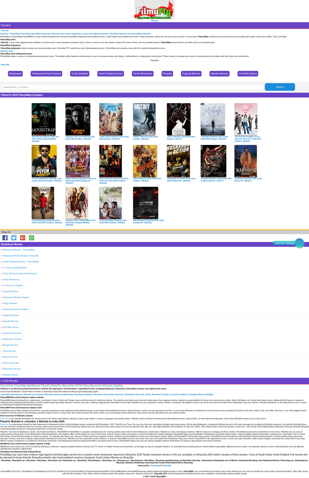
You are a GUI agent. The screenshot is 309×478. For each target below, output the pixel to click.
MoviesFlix (68, 385)
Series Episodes (10, 363)
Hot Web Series (10, 327)
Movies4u (95, 385)
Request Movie (9, 374)
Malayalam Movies (11, 339)
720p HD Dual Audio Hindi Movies (19, 273)
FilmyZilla (166, 465)
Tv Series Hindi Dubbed (14, 267)
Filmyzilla (4, 424)
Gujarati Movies (10, 315)
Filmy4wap (155, 465)
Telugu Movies (9, 303)
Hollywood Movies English (15, 297)
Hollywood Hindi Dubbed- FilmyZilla (20, 255)
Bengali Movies (9, 345)
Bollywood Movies (11, 368)
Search (280, 87)
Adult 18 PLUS (9, 357)
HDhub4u (107, 385)
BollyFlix (56, 385)
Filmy (86, 385)
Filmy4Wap (20, 385)
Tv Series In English (12, 285)
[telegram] (299, 243)
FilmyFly (6, 25)
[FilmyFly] (154, 18)
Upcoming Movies (11, 333)
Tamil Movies (8, 351)
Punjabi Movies (9, 291)
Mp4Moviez (33, 385)
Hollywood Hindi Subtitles (14, 309)
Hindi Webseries (10, 279)
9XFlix (79, 385)
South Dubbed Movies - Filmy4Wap (20, 261)
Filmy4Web (6, 385)
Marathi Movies (9, 321)
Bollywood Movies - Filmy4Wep (17, 249)
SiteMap (118, 385)
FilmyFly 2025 (6, 51)
